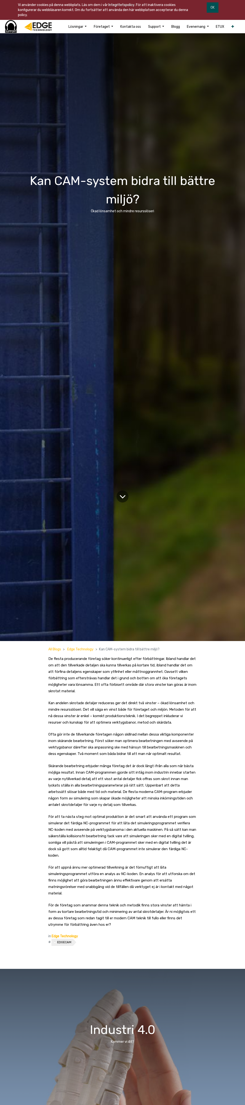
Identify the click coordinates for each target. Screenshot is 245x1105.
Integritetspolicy (121, 5)
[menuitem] (130, 26)
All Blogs (54, 649)
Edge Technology (80, 649)
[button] (232, 26)
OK (213, 8)
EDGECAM (64, 942)
